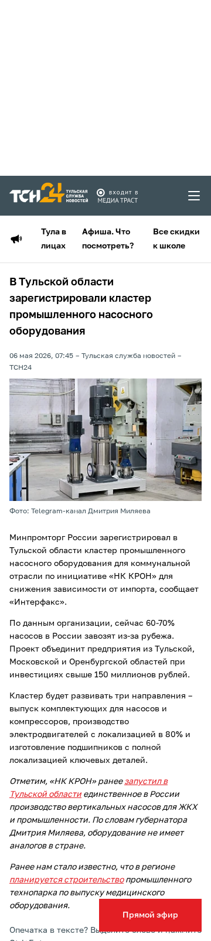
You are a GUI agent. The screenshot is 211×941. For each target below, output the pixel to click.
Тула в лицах (53, 239)
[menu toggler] (195, 196)
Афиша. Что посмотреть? (108, 239)
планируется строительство (66, 880)
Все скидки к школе (176, 239)
